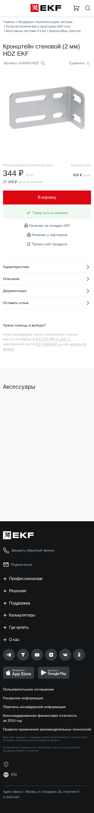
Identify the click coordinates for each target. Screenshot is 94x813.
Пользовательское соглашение (28, 689)
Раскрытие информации (23, 698)
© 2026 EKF (11, 797)
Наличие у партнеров (49, 235)
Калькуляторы (22, 615)
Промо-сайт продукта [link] (49, 244)
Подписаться (21, 564)
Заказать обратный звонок (32, 550)
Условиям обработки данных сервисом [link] (26, 740)
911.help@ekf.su (48, 344)
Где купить (19, 627)
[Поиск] (87, 8)
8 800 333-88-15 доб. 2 (51, 339)
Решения (17, 591)
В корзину (23, 497)
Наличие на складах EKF (49, 226)
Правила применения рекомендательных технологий (47, 729)
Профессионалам (25, 578)
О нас (14, 640)
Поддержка (19, 603)
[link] (9, 655)
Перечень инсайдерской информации (34, 707)
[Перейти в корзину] (76, 8)
